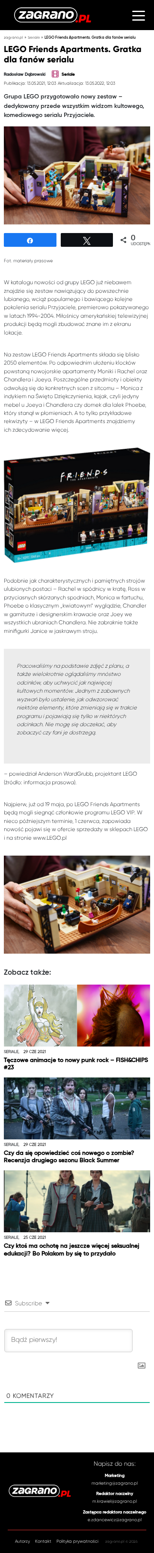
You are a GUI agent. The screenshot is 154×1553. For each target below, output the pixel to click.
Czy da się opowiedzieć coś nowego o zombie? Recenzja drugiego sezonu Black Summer (69, 1156)
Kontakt (43, 1541)
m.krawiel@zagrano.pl (114, 1501)
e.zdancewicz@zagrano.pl (115, 1519)
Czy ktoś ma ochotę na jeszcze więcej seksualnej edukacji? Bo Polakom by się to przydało (71, 1249)
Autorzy (22, 1541)
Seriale (34, 37)
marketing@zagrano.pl (115, 1483)
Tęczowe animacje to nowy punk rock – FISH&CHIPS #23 (76, 1064)
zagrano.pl (13, 37)
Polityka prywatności (77, 1541)
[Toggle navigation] (138, 15)
